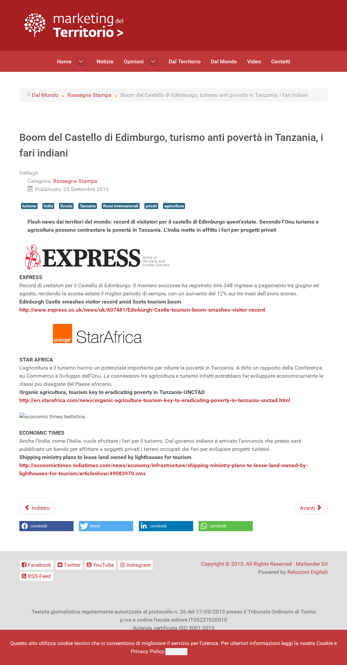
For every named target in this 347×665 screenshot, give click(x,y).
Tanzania (88, 206)
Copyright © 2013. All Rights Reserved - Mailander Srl (264, 564)
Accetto (176, 651)
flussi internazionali (120, 206)
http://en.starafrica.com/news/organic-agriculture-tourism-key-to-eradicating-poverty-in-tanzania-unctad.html (154, 400)
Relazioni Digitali (307, 572)
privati (151, 206)
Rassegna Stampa (75, 181)
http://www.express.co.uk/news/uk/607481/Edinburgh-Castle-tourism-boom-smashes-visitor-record (142, 310)
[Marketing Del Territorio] (73, 25)
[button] (46, 526)
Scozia (66, 206)
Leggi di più (203, 651)
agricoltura (174, 206)
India (48, 206)
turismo (29, 206)
